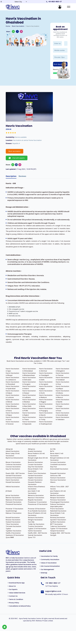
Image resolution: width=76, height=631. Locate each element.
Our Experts (13, 589)
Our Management (47, 569)
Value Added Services (17, 593)
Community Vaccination (50, 559)
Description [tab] (11, 176)
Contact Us (13, 596)
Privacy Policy (14, 603)
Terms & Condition (16, 599)
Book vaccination (14, 151)
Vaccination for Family (49, 556)
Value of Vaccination (49, 563)
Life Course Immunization (50, 566)
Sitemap (44, 573)
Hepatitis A (16, 143)
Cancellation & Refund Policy (20, 606)
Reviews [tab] (22, 176)
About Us (12, 586)
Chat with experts (18, 158)
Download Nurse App (17, 583)
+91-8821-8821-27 (55, 2)
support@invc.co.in (53, 591)
